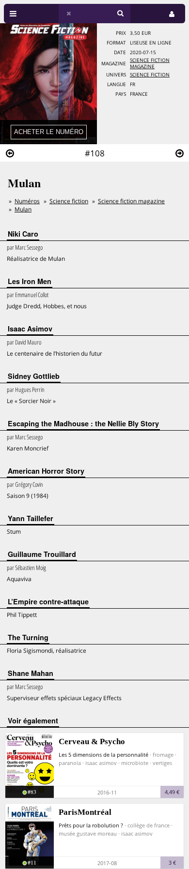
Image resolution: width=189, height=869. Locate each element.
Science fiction (68, 201)
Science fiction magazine (150, 63)
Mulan (23, 209)
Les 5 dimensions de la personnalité (103, 754)
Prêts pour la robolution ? (91, 825)
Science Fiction (150, 75)
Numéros (27, 201)
